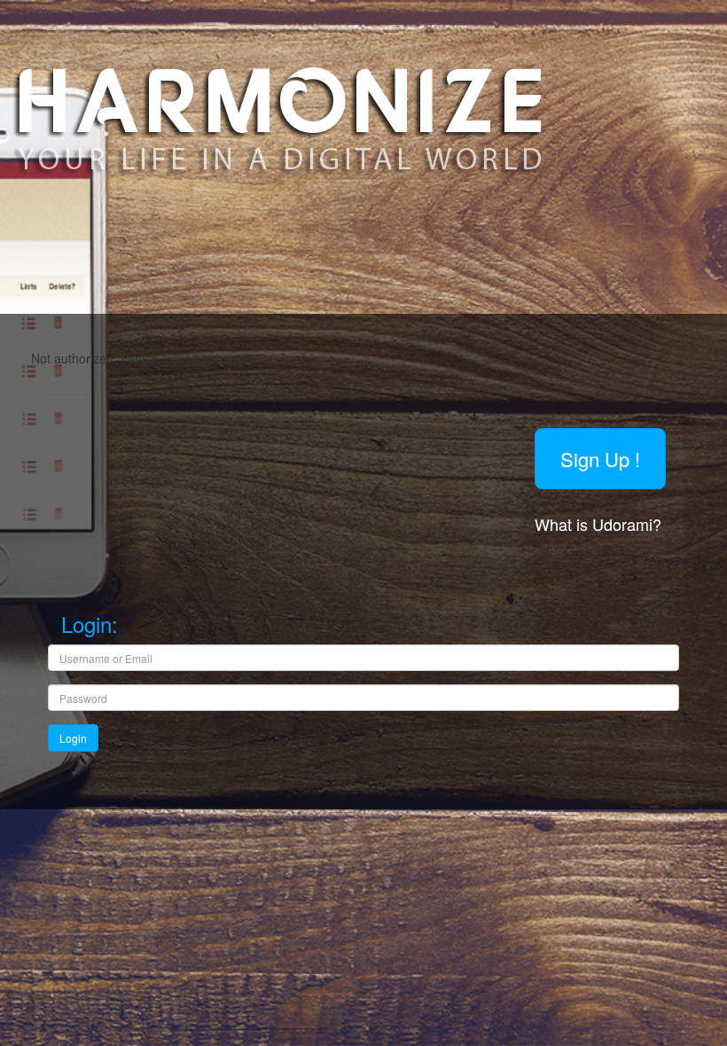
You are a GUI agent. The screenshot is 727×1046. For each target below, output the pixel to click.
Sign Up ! (600, 458)
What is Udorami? (600, 523)
